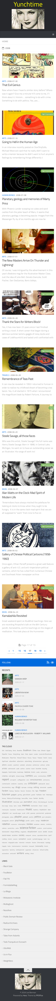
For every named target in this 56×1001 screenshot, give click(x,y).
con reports (13, 780)
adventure (20, 761)
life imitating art (42, 802)
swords (29, 839)
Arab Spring (8, 750)
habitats (39, 794)
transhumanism (16, 846)
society (21, 835)
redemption (21, 824)
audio (17, 769)
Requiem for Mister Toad (26, 719)
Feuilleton (7, 872)
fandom (5, 790)
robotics (43, 824)
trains (9, 846)
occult (23, 813)
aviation (28, 769)
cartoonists (44, 772)
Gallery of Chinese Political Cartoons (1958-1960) (26, 556)
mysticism (43, 809)
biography (4, 772)
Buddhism (27, 750)
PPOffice (39, 995)
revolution (36, 824)
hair (44, 795)
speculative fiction (42, 835)
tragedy (4, 846)
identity (41, 798)
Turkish (45, 758)
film (33, 791)
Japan (31, 754)
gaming (20, 795)
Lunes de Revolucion (45, 754)
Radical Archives (10, 923)
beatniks (38, 768)
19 (40, 650)
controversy (46, 780)
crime (25, 784)
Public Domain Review (12, 916)
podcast (25, 817)
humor (35, 798)
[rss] (48, 662)
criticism (32, 783)
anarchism (16, 765)
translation (25, 846)
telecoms (4, 843)
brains (33, 772)
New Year (13, 758)
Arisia (14, 750)
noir (11, 813)
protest (12, 821)
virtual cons (35, 850)
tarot (45, 839)
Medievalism (5, 758)
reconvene (14, 824)
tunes (46, 846)
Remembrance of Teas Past (17, 379)
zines (32, 853)
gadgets (14, 794)
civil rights (12, 776)
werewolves (5, 853)
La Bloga (7, 891)
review (30, 824)
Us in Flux (7, 954)
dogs (13, 787)
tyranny (12, 850)
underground (20, 850)
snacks (50, 832)
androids (22, 765)
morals (45, 806)
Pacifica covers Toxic (24, 706)
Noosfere (7, 910)
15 (19, 650)
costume (14, 783)
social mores (6, 835)
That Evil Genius (11, 85)
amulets (10, 765)
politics (37, 816)
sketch (40, 832)
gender (33, 795)
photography (5, 817)
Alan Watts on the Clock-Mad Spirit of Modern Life (23, 494)
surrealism (22, 839)
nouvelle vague (17, 813)
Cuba (38, 750)
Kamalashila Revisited (14, 615)
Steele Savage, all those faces (18, 436)
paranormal (40, 813)
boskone (27, 772)
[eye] (52, 662)
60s (3, 750)
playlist (18, 816)
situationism (32, 831)
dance (47, 784)
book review (12, 772)
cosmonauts (6, 784)
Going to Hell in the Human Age (20, 142)
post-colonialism (46, 817)
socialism (15, 835)
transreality (39, 846)
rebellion (6, 824)
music (29, 809)
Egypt (48, 750)
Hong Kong (16, 754)
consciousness (36, 779)
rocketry (48, 824)
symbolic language (37, 839)
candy (38, 772)
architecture (36, 765)
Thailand (40, 758)
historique (49, 795)
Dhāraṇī (43, 750)
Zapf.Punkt (5, 761)
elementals (43, 787)
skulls (45, 831)
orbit (27, 813)
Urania (50, 758)
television (21, 843)
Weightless (8, 960)
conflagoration (21, 780)
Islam (22, 754)
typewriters (5, 850)
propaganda (5, 821)
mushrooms (21, 810)
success (15, 839)
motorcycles (5, 810)
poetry (31, 817)
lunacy (11, 806)
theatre (34, 843)
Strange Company (11, 929)
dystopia (23, 787)
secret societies (47, 828)
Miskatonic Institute (11, 897)
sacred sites (11, 828)
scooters (39, 828)
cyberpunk (41, 784)
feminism (28, 791)
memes (26, 805)
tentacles (28, 843)
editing (36, 787)
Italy (26, 754)
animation (29, 765)
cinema (5, 776)
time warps (40, 842)
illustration (7, 801)
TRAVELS (6, 375)
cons (27, 780)
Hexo (25, 995)
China (34, 750)
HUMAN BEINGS (8, 195)
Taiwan (34, 758)
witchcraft (13, 853)
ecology (29, 787)
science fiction (28, 828)
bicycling (44, 769)
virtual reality (44, 850)
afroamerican (37, 761)
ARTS (4, 81)
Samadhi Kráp (21, 678)
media (19, 806)
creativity (20, 784)
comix (35, 776)
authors (22, 769)
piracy (11, 817)
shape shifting (14, 832)
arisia (47, 765)
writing (27, 853)
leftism (35, 802)
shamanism (5, 832)
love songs (5, 806)
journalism (28, 801)
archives (42, 765)
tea (48, 839)
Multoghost (8, 904)
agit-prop (45, 761)
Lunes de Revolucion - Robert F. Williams (32, 733)
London (36, 754)
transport (31, 846)
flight (36, 791)
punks (27, 821)
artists (4, 768)
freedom (42, 790)
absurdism (12, 761)
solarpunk (28, 835)
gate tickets (26, 795)
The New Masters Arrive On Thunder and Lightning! (25, 262)
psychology (20, 820)
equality (49, 787)
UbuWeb (7, 948)
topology (47, 843)
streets (10, 839)
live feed (50, 802)
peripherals (48, 813)
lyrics (15, 806)
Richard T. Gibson (22, 758)
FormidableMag (10, 885)
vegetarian (28, 850)
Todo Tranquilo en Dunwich (14, 941)
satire (17, 828)
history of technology (14, 798)
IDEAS (4, 489)
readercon (45, 820)
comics (29, 775)
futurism (6, 794)
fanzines (17, 791)
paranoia (32, 813)
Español (4, 754)
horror (30, 798)
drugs (17, 787)
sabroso (4, 828)
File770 (6, 878)
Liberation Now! (22, 692)
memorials (34, 806)
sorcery (34, 835)
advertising (28, 761)
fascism (23, 791)
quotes (33, 821)
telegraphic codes (13, 843)
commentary (42, 776)
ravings (38, 821)
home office (25, 798)
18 (35, 650)
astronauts (11, 768)
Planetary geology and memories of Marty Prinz (26, 201)
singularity (23, 832)
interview (16, 802)
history (4, 798)
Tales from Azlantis (11, 935)
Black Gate (8, 866)
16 (25, 650)
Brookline (19, 750)
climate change (20, 776)
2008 (7, 48)
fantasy (11, 791)
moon (40, 806)
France (10, 754)
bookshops (20, 772)
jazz (21, 802)
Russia (29, 758)
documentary (6, 787)
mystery (35, 809)
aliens (4, 764)
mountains (13, 810)
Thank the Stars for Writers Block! (21, 321)
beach (33, 769)
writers (20, 853)
